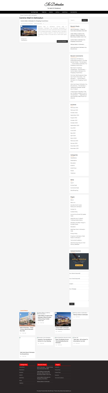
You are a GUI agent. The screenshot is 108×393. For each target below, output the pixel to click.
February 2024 (74, 107)
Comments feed (74, 187)
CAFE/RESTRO (73, 12)
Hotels (72, 170)
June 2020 (73, 130)
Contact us (73, 209)
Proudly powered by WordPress (45, 390)
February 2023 (74, 110)
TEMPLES (44, 12)
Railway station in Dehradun (77, 44)
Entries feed (73, 185)
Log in (72, 182)
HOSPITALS (65, 12)
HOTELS (57, 12)
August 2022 (73, 117)
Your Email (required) (74, 278)
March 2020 (73, 138)
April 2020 (73, 135)
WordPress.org (74, 190)
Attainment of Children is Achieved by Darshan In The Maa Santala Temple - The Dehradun (78, 60)
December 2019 (74, 145)
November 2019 (74, 148)
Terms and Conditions (75, 240)
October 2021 (73, 120)
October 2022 (74, 112)
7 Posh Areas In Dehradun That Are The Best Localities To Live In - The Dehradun (78, 93)
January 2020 (73, 143)
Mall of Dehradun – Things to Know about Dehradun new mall (26, 329)
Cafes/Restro (73, 158)
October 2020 (74, 122)
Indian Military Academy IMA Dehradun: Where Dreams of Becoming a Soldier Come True (78, 35)
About (72, 200)
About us (72, 202)
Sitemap (21, 386)
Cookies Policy (74, 211)
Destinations (24, 40)
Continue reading (62, 41)
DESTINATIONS (34, 12)
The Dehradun (54, 4)
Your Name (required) (74, 273)
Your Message (72, 289)
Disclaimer (73, 226)
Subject (71, 283)
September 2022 (74, 115)
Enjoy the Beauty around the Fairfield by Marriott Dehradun (62, 341)
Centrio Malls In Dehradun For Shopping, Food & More (34, 21)
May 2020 (72, 133)
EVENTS (51, 12)
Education (73, 163)
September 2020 (74, 125)
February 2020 (74, 140)
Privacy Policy (73, 233)
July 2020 (73, 128)
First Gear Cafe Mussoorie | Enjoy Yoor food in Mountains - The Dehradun (78, 77)
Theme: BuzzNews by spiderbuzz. (62, 390)
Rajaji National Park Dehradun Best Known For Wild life (78, 96)
